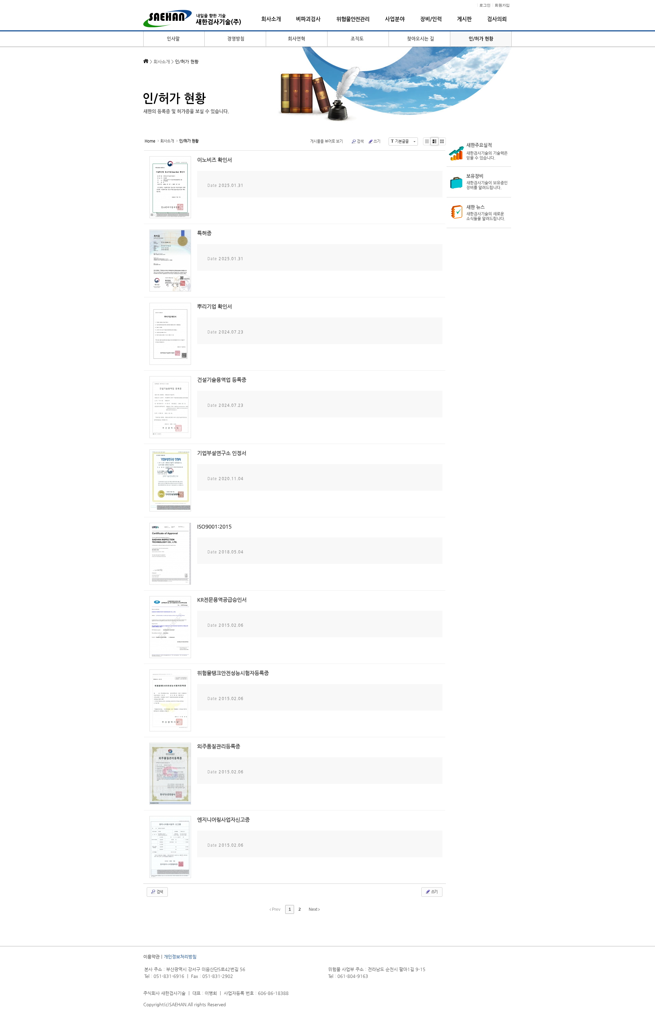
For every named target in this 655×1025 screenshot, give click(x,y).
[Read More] (295, 187)
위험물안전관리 (352, 19)
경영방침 (235, 39)
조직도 (358, 39)
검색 (360, 141)
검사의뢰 (496, 19)
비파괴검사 (308, 19)
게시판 (464, 19)
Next (313, 909)
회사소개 (271, 19)
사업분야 (395, 19)
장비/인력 (430, 19)
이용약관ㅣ (153, 956)
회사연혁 (297, 39)
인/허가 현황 (481, 39)
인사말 (174, 39)
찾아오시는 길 (419, 39)
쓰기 (377, 141)
